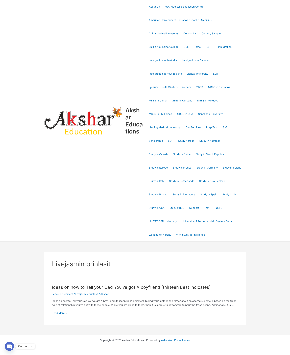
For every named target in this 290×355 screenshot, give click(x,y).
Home (197, 46)
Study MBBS (177, 207)
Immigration (225, 46)
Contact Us (190, 33)
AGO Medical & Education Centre (184, 6)
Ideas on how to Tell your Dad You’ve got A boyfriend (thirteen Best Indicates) (131, 287)
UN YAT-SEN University (163, 221)
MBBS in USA (185, 114)
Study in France (182, 167)
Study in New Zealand (212, 181)
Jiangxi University (197, 73)
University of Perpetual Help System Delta (207, 221)
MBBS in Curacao (182, 100)
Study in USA (156, 207)
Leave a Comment (62, 294)
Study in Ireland (232, 167)
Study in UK (229, 194)
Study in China (181, 154)
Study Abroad (186, 140)
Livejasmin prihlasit (86, 294)
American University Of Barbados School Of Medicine (180, 20)
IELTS (209, 46)
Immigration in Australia (163, 60)
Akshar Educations (134, 121)
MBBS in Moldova (207, 100)
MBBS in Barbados (219, 87)
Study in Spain (208, 194)
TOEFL (218, 207)
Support (194, 207)
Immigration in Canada (195, 60)
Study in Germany (207, 167)
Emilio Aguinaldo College (164, 46)
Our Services (193, 127)
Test (206, 207)
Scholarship (156, 140)
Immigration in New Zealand (165, 73)
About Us (154, 6)
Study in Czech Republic (210, 154)
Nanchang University (210, 114)
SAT (225, 127)
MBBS (199, 87)
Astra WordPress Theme (175, 340)
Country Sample (211, 33)
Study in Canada (158, 154)
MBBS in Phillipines (160, 114)
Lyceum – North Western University (170, 87)
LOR (215, 73)
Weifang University (160, 234)
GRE (186, 46)
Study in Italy (156, 181)
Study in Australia (209, 140)
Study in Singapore (184, 194)
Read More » (59, 313)
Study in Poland (158, 194)
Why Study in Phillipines (190, 234)
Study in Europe (158, 167)
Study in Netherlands (181, 181)
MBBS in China (157, 100)
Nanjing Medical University (165, 127)
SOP (170, 140)
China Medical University (163, 33)
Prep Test (212, 127)
